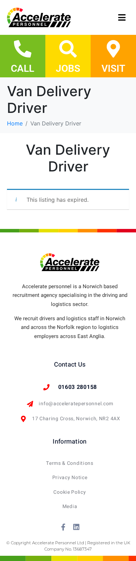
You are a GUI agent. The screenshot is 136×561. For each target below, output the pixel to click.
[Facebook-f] (63, 527)
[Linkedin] (76, 527)
